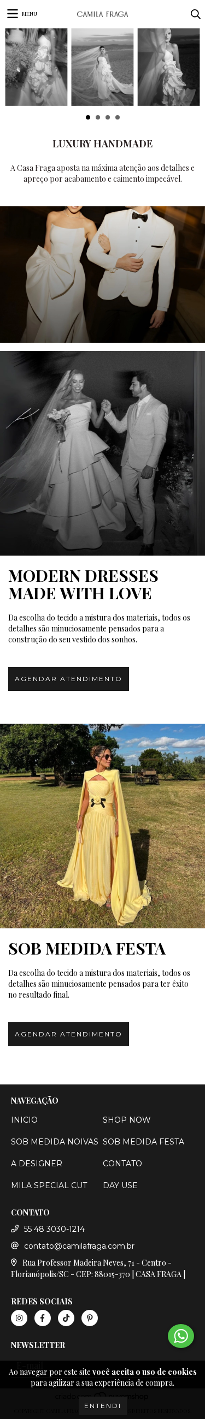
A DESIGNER (36, 1163)
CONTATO (122, 1163)
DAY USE (120, 1185)
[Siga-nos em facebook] (42, 1318)
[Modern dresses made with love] (102, 453)
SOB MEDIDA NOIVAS (54, 1142)
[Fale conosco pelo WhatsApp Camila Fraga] (181, 1336)
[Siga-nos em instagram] (19, 1318)
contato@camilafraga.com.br (79, 1246)
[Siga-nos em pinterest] (89, 1318)
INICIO (24, 1120)
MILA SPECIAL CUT (49, 1185)
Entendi (102, 1406)
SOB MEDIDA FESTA (143, 1142)
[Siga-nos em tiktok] (66, 1318)
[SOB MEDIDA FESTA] (102, 826)
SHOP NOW (127, 1120)
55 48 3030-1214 (54, 1229)
